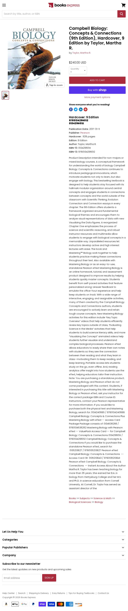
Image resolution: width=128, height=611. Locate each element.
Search (21, 593)
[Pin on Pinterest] (85, 109)
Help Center (8, 593)
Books (72, 498)
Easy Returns (58, 593)
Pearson (85, 132)
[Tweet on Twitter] (76, 109)
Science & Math (103, 498)
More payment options (97, 97)
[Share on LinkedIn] (81, 109)
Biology (99, 502)
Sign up (49, 578)
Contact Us (103, 593)
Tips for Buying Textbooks (81, 593)
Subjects (85, 498)
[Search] (121, 13)
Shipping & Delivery (39, 593)
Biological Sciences (80, 502)
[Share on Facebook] (71, 109)
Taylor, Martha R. (81, 52)
